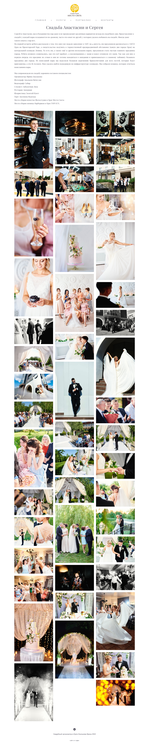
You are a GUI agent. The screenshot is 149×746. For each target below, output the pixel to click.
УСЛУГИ (61, 20)
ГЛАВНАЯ (40, 20)
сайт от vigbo (74, 740)
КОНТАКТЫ (107, 20)
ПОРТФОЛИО (83, 20)
